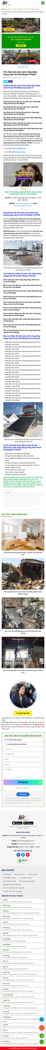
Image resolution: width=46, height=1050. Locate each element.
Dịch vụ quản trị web (19, 152)
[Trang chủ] (6, 2)
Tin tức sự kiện (17, 9)
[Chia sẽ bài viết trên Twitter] (5, 81)
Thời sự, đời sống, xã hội (31, 9)
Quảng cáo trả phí (23, 66)
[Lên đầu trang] (41, 1042)
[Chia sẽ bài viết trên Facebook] (10, 81)
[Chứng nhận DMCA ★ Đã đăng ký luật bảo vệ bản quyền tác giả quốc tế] (23, 860)
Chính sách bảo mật (9, 881)
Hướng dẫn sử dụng (9, 878)
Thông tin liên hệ (19, 874)
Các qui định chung (25, 878)
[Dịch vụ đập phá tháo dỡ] (21, 57)
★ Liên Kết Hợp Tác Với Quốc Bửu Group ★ (23, 1048)
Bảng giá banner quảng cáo (12, 884)
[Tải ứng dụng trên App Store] (17, 823)
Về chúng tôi (7, 874)
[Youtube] (28, 855)
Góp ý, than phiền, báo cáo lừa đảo (17, 744)
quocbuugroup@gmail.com (23, 205)
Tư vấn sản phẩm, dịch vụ (14, 740)
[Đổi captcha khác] (40, 782)
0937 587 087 (24, 178)
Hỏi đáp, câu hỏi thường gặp (12, 891)
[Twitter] (23, 855)
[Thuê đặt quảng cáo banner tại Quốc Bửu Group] (21, 41)
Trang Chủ (6, 9)
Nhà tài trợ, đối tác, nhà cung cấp (14, 888)
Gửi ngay (23, 794)
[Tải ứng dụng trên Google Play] (28, 823)
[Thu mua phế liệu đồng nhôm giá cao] (21, 25)
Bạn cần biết (8, 870)
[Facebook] (18, 855)
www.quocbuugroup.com (23, 203)
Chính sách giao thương (27, 881)
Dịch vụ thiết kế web (18, 148)
